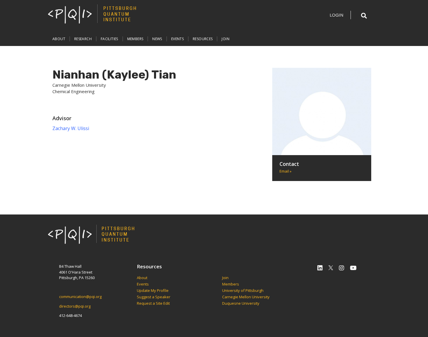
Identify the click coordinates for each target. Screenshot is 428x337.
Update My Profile (153, 290)
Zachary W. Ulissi (70, 128)
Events (177, 38)
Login (336, 15)
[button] (364, 16)
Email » (285, 171)
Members (135, 38)
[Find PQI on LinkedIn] (320, 268)
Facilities (109, 38)
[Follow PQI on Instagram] (341, 268)
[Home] (70, 14)
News (157, 38)
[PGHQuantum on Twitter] (330, 268)
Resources (203, 38)
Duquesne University (240, 303)
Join (225, 38)
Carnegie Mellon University (246, 297)
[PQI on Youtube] (353, 268)
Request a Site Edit (153, 303)
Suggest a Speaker (153, 297)
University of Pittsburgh (242, 290)
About (58, 38)
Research (83, 38)
